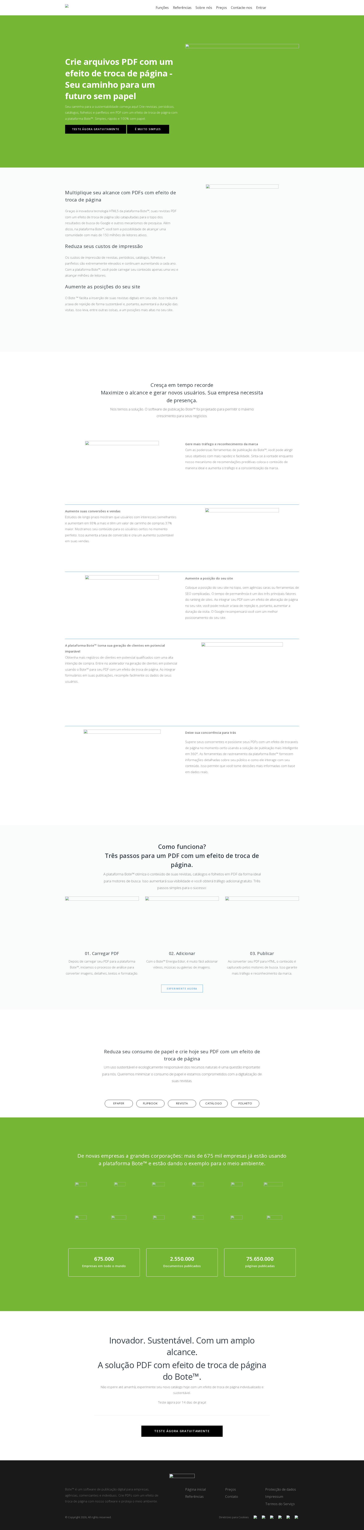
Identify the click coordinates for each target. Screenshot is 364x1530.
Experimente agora (182, 988)
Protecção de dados (280, 1489)
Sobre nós (203, 7)
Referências (182, 7)
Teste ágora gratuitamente (95, 129)
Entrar (261, 7)
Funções (162, 7)
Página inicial (195, 1489)
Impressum (274, 1496)
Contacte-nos (241, 7)
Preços (221, 7)
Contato (231, 1496)
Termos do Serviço (280, 1504)
